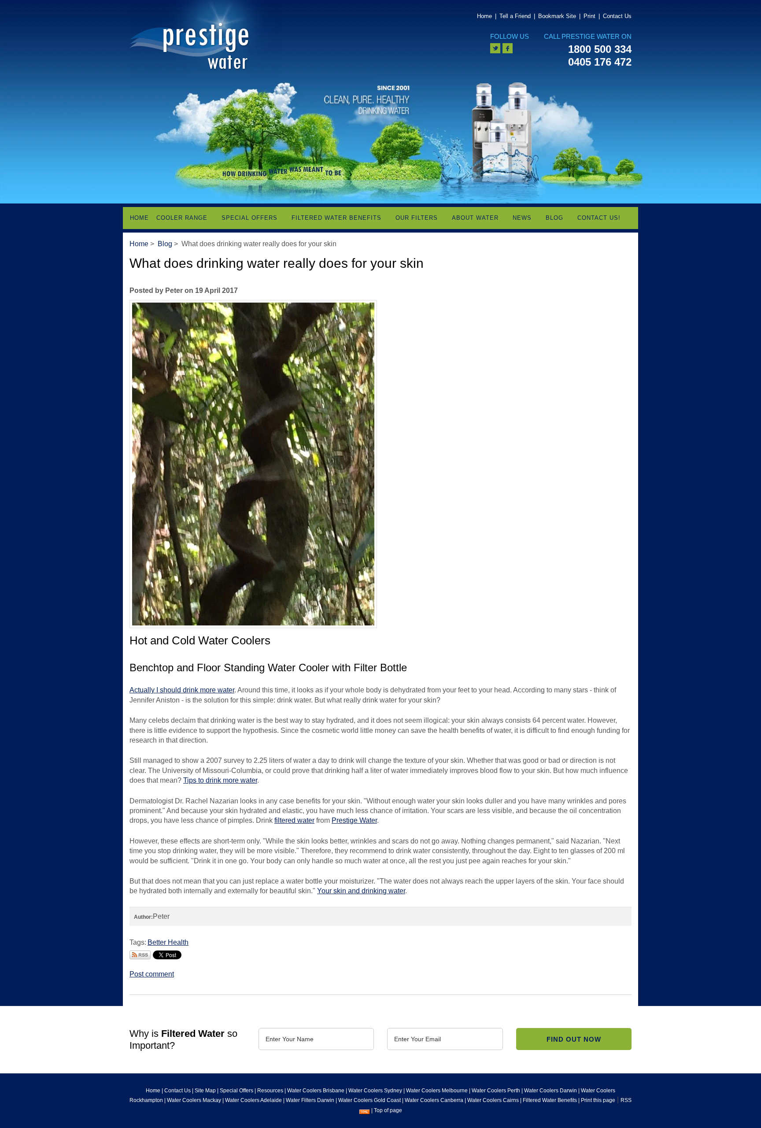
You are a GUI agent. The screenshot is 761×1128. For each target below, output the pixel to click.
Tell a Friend (515, 16)
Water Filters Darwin (310, 1100)
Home (484, 16)
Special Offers (249, 218)
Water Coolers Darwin (550, 1090)
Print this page (598, 1100)
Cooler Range (181, 218)
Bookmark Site (557, 16)
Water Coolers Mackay (194, 1100)
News (522, 218)
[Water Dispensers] (205, 44)
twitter (495, 48)
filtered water (294, 820)
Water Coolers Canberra (434, 1100)
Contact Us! (599, 218)
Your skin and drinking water (361, 891)
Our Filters (416, 218)
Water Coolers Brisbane (315, 1090)
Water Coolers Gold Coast (369, 1100)
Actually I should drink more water (181, 690)
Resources (270, 1090)
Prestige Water (354, 820)
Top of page (388, 1110)
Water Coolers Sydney (375, 1090)
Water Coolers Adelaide (253, 1100)
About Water (475, 218)
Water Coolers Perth (496, 1090)
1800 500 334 (600, 49)
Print (589, 16)
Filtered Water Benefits (336, 218)
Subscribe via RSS (140, 954)
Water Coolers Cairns (493, 1100)
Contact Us (617, 16)
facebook (507, 48)
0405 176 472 (600, 62)
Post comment (151, 974)
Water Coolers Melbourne (437, 1090)
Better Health (168, 942)
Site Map (205, 1090)
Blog (554, 218)
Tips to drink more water (220, 780)
